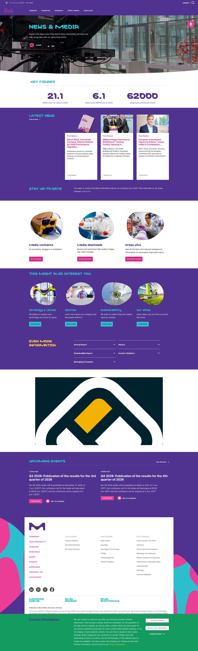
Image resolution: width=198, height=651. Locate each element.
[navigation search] (193, 2)
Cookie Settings (155, 634)
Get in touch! (35, 259)
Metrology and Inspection (146, 553)
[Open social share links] (31, 45)
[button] (7, 3)
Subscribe (86, 191)
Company (33, 10)
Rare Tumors (105, 541)
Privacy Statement (117, 644)
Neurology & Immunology (110, 549)
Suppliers (34, 567)
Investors (88, 10)
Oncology (104, 545)
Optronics (140, 545)
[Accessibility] (190, 24)
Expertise (46, 10)
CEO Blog (140, 570)
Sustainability (37, 542)
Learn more (35, 324)
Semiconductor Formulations (147, 549)
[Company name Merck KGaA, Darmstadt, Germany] (9, 11)
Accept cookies (157, 620)
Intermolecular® (142, 566)
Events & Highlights (144, 574)
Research (59, 10)
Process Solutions (71, 541)
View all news (33, 119)
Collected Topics (134, 259)
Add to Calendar (57, 501)
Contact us (36, 572)
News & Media (73, 10)
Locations (35, 577)
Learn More (35, 501)
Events (33, 562)
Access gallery (85, 259)
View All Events (161, 462)
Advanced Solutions (72, 545)
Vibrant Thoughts (107, 562)
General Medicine (107, 558)
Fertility (103, 553)
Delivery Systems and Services (148, 558)
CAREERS (186, 3)
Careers (34, 547)
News (32, 557)
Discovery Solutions (72, 549)
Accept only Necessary (157, 628)
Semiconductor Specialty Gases (148, 562)
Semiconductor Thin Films (146, 541)
